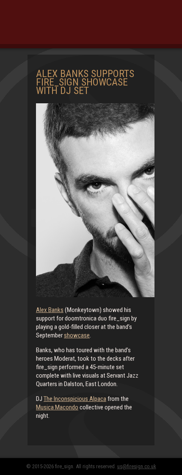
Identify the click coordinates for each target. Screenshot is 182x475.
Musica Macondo (57, 407)
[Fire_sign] (91, 27)
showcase (77, 335)
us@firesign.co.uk (136, 466)
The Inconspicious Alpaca (75, 399)
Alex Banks (49, 310)
